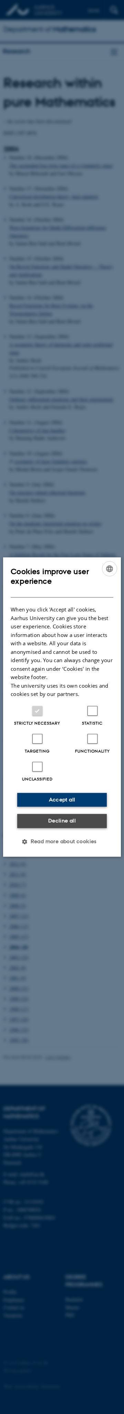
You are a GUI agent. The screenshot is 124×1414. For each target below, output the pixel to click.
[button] (62, 841)
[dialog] (62, 707)
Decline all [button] (62, 820)
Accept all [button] (62, 799)
